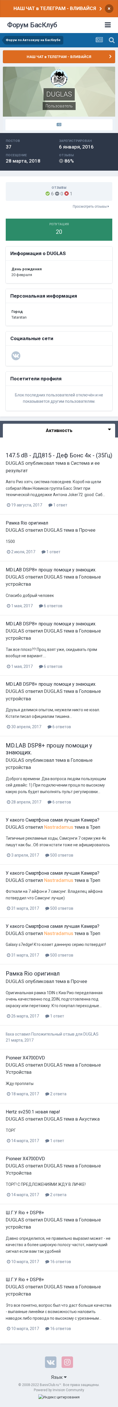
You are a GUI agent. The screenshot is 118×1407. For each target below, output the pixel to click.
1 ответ (59, 505)
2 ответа (57, 1094)
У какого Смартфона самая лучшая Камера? (52, 820)
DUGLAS (15, 463)
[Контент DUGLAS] (59, 125)
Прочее (87, 530)
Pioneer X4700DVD (25, 1058)
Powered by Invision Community (59, 1390)
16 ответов (60, 1261)
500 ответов (61, 855)
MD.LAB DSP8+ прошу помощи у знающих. (51, 570)
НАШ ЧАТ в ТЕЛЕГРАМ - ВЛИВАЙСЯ (54, 8)
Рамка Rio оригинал (27, 523)
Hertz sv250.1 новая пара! (33, 1112)
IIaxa (10, 1034)
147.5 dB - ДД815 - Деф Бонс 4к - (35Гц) (59, 455)
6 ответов (52, 606)
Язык (57, 1377)
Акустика (89, 1119)
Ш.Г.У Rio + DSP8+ (25, 1212)
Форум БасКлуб (32, 25)
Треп (95, 827)
